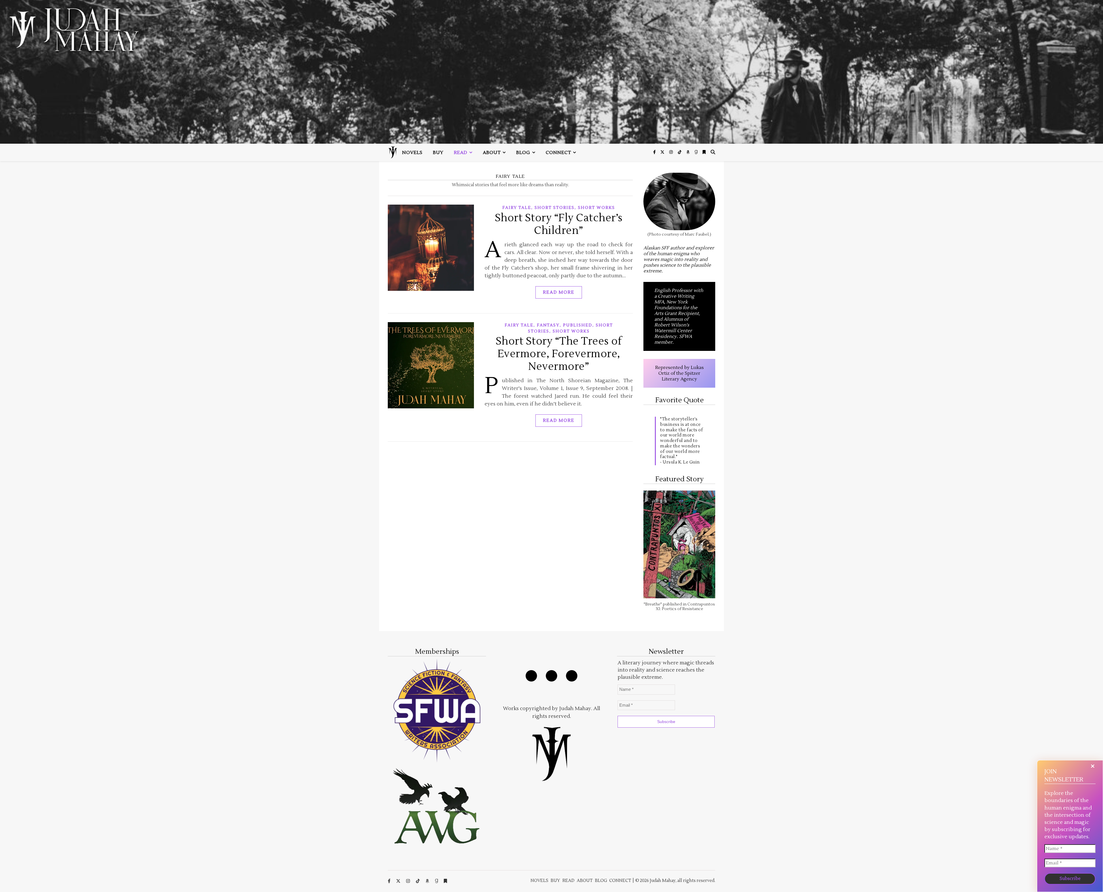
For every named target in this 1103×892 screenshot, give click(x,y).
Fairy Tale (516, 207)
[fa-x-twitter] (662, 152)
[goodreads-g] (697, 152)
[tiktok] (680, 152)
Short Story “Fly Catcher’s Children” (559, 224)
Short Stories (554, 207)
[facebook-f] (655, 152)
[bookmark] (704, 152)
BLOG (523, 152)
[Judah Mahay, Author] (551, 72)
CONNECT (558, 152)
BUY (438, 152)
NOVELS (412, 152)
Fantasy (548, 325)
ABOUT (492, 152)
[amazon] (688, 152)
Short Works (596, 207)
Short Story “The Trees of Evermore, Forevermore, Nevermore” (559, 354)
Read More (558, 292)
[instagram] (671, 152)
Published (577, 325)
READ (460, 152)
